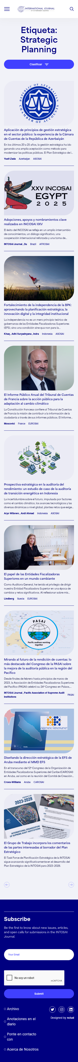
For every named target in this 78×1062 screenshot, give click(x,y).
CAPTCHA (12, 966)
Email (8, 944)
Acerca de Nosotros (23, 1049)
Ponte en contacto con (21, 1037)
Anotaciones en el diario (21, 1021)
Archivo (13, 1009)
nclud (70, 1018)
